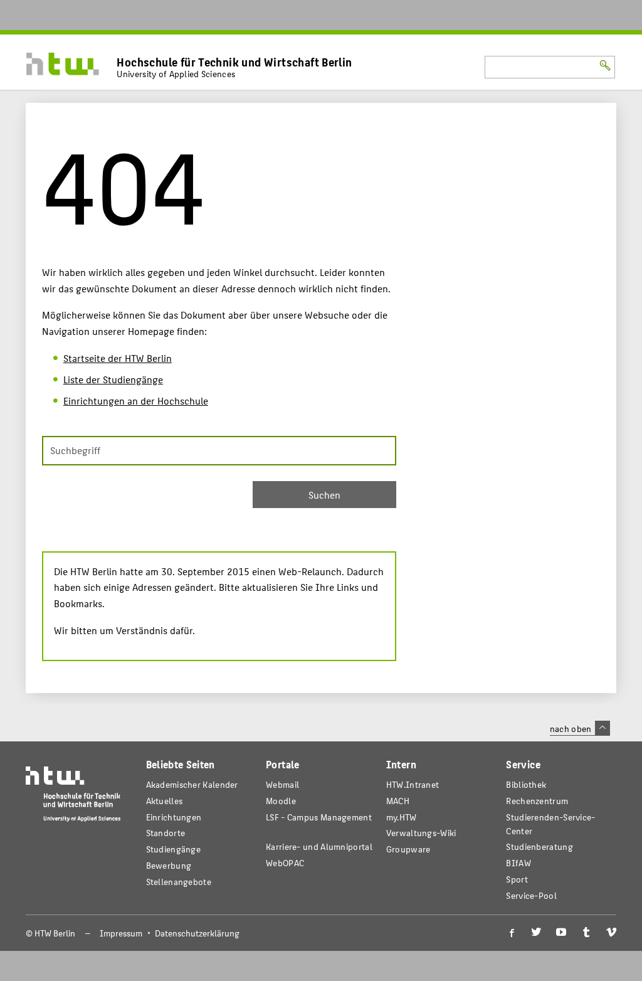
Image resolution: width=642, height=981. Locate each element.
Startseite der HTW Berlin (117, 358)
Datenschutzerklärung (197, 933)
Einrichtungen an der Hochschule (135, 400)
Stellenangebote (178, 881)
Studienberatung (539, 846)
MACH (397, 800)
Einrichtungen (174, 817)
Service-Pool (531, 895)
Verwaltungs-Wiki (421, 832)
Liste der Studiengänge (113, 379)
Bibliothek (526, 784)
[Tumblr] (586, 932)
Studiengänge (173, 849)
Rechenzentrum (537, 800)
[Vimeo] (611, 932)
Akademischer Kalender (192, 784)
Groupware (408, 849)
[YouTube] (561, 932)
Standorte (166, 832)
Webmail (282, 784)
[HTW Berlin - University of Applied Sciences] (73, 797)
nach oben (571, 728)
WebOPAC (285, 862)
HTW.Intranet (412, 784)
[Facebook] (511, 932)
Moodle (281, 800)
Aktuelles (164, 800)
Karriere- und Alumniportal (319, 846)
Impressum (121, 933)
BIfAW (518, 862)
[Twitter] (536, 932)
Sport (516, 879)
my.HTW (401, 817)
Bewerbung (169, 865)
